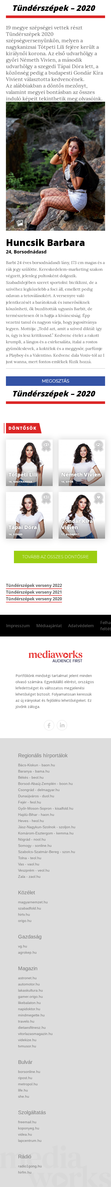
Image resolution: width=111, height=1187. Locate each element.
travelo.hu (26, 1021)
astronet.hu (27, 978)
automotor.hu (29, 984)
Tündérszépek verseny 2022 (34, 585)
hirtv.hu (24, 914)
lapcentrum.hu (30, 1140)
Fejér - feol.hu (29, 802)
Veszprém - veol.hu (34, 870)
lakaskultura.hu (30, 990)
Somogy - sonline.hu (35, 845)
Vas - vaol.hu (28, 864)
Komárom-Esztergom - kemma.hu (46, 833)
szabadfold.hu (29, 908)
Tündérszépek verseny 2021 (34, 592)
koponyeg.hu (28, 1128)
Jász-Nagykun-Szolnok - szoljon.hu (46, 827)
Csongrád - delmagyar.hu (39, 790)
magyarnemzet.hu (33, 902)
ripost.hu (25, 1078)
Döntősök (23, 428)
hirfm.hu (24, 1172)
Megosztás (55, 381)
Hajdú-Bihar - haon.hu (36, 814)
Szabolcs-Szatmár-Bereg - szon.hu (46, 852)
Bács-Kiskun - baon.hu (36, 765)
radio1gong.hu (30, 1166)
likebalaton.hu (29, 1003)
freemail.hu (27, 1122)
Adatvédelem (81, 625)
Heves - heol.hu (31, 821)
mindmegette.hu (31, 1015)
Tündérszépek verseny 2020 (34, 599)
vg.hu (22, 946)
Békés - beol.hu (31, 777)
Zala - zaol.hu (29, 876)
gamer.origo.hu (30, 996)
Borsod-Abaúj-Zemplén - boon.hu (45, 784)
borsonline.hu (29, 1072)
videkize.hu (27, 1040)
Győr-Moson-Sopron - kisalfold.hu (45, 808)
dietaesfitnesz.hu (32, 1027)
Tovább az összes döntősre (55, 556)
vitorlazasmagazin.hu (35, 1034)
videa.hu (25, 1134)
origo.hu (24, 921)
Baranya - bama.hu (34, 771)
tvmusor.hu (27, 1046)
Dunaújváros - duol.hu (36, 796)
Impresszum (18, 625)
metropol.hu (28, 1084)
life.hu (23, 1090)
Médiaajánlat (49, 625)
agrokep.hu (27, 952)
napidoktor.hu (29, 1009)
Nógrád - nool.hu (32, 839)
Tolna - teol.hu (29, 858)
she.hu (23, 1096)
